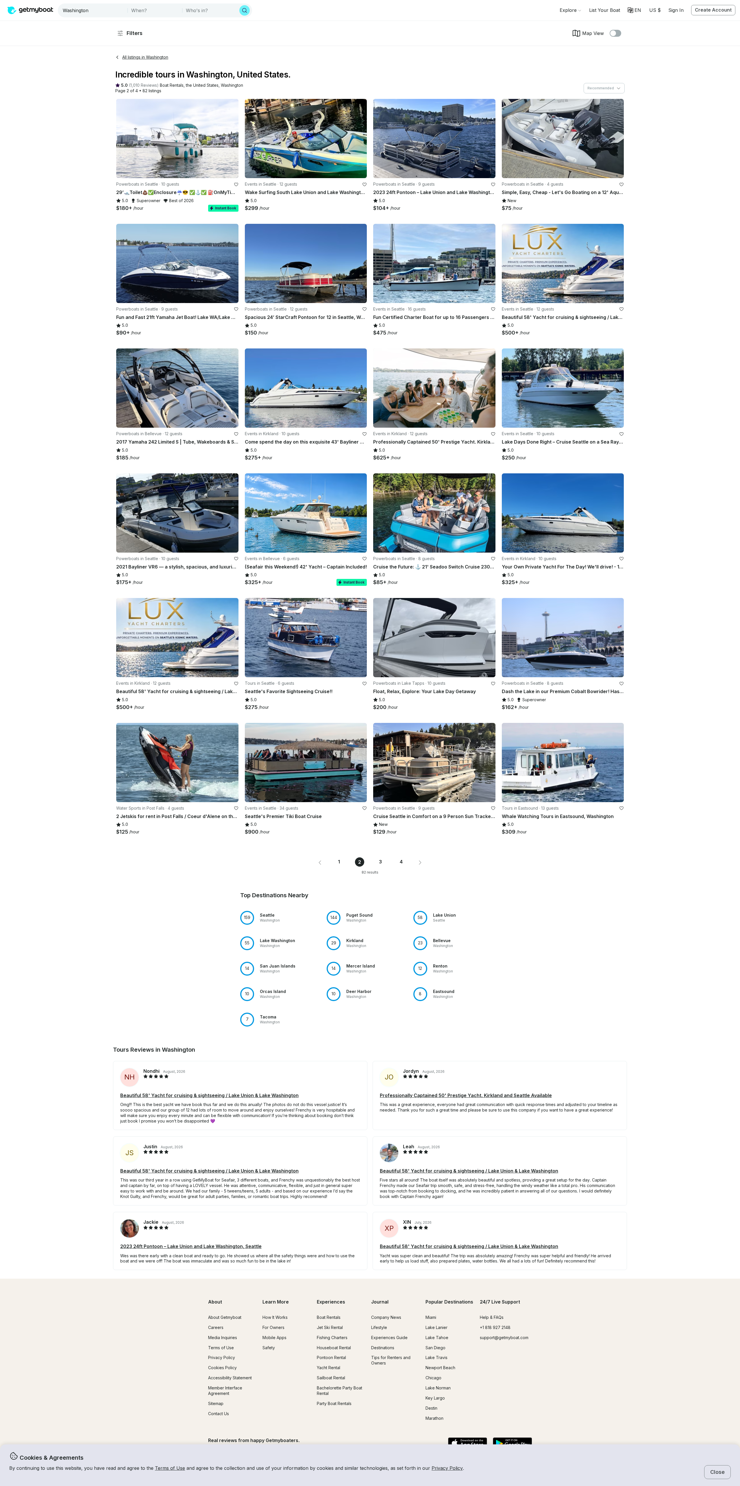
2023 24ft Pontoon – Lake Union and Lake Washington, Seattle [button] (191, 1246)
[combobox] (93, 10)
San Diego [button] (435, 1347)
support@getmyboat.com (504, 1337)
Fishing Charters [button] (332, 1337)
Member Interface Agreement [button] (225, 1390)
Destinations (382, 1347)
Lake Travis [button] (436, 1357)
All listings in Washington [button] (145, 57)
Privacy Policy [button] (447, 1468)
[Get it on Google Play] (512, 1443)
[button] (604, 10)
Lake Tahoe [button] (437, 1337)
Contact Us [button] (218, 1413)
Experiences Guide (389, 1337)
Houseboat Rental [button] (334, 1347)
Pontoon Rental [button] (331, 1357)
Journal (379, 1302)
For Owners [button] (273, 1327)
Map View (593, 33)
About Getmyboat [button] (224, 1317)
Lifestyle (379, 1327)
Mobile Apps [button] (274, 1337)
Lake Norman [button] (438, 1387)
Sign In (676, 10)
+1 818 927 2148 (495, 1327)
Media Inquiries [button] (222, 1337)
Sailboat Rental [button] (331, 1377)
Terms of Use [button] (170, 1468)
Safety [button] (268, 1347)
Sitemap (215, 1403)
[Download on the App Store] (467, 1443)
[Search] (244, 10)
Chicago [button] (433, 1377)
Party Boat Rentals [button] (334, 1403)
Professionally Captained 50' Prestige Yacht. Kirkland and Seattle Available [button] (466, 1095)
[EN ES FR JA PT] (634, 10)
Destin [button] (431, 1408)
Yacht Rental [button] (328, 1367)
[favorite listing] (236, 184)
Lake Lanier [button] (436, 1327)
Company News (386, 1317)
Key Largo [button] (435, 1397)
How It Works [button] (275, 1317)
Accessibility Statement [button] (230, 1377)
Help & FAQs (492, 1317)
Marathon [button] (434, 1418)
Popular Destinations (449, 1302)
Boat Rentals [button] (329, 1317)
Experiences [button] (331, 1302)
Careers (215, 1327)
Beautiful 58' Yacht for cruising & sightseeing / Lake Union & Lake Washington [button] (209, 1095)
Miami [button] (431, 1317)
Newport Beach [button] (440, 1367)
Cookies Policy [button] (222, 1367)
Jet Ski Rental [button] (330, 1327)
